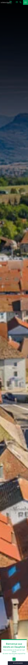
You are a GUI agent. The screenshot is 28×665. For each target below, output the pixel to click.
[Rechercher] (20, 2)
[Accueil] (6, 2)
